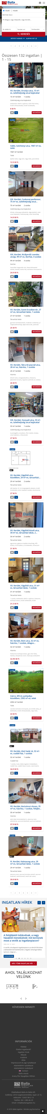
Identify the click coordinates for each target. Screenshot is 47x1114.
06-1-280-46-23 (27, 1100)
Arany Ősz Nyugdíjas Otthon (23, 1076)
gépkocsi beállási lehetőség (25, 543)
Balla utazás (23, 1073)
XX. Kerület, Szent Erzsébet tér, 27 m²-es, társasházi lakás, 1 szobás (25, 310)
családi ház (13, 766)
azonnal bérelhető (23, 821)
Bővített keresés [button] (17, 38)
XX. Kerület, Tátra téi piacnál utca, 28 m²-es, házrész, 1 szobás (25, 366)
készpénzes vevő (21, 656)
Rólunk (23, 1055)
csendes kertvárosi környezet (19, 709)
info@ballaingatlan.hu (26, 1103)
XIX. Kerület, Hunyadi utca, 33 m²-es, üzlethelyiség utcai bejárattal (25, 421)
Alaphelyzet (30, 38)
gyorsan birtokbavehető (17, 323)
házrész (12, 656)
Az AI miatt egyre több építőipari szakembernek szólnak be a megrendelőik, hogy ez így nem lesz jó (27, 943)
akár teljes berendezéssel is (18, 819)
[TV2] (34, 987)
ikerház (17, 269)
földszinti (33, 378)
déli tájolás (13, 488)
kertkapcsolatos (15, 600)
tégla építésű (33, 212)
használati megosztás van (18, 267)
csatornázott (35, 766)
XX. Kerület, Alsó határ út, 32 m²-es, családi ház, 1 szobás (25, 752)
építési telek (14, 159)
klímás (12, 212)
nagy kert (21, 159)
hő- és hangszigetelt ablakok (26, 488)
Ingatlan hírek (17, 902)
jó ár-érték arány (34, 709)
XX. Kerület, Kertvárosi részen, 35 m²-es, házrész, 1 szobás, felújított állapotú (25, 808)
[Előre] (43, 902)
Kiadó (15, 10)
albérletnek (13, 821)
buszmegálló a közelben (17, 433)
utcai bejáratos (14, 435)
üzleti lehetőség (34, 214)
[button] (42, 1111)
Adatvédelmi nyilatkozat (23, 1065)
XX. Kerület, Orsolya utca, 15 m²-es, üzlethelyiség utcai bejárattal (25, 91)
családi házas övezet (24, 766)
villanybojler (24, 435)
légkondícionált (27, 324)
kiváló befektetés (26, 600)
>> (36, 46)
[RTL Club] (12, 987)
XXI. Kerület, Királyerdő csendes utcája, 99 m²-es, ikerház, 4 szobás (25, 255)
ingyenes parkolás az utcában (31, 380)
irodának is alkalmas (32, 323)
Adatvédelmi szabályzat (23, 1068)
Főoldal (23, 1047)
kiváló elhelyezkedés (16, 105)
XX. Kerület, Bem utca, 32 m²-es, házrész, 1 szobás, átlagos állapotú (24, 643)
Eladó (7, 10)
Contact (24, 1071)
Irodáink (23, 1057)
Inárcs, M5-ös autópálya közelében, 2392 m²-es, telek (23, 697)
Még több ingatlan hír (22, 963)
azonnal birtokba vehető (27, 874)
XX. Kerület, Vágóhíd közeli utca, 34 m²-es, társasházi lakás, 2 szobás (24, 532)
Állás (23, 1060)
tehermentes (36, 490)
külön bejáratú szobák (25, 490)
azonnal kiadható (35, 821)
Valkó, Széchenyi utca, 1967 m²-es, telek (25, 147)
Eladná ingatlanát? (23, 1049)
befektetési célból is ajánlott (19, 103)
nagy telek (28, 159)
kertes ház (23, 269)
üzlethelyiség (24, 214)
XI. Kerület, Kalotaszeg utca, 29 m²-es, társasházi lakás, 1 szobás (25, 862)
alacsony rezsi (32, 819)
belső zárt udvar (31, 876)
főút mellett (29, 433)
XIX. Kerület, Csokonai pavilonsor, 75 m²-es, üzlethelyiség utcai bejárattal (25, 201)
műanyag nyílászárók (21, 212)
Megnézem (37, 113)
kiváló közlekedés (29, 105)
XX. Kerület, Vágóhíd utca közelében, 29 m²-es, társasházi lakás (24, 477)
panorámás (35, 159)
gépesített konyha (15, 380)
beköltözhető (21, 876)
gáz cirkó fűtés (32, 654)
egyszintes (13, 543)
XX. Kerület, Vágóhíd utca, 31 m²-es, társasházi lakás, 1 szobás (25, 586)
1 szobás (13, 598)
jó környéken (19, 545)
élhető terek (14, 378)
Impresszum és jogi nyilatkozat (23, 1063)
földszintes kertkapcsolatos (18, 654)
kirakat (36, 433)
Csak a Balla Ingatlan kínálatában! (26, 764)
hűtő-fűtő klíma (33, 103)
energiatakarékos (23, 378)
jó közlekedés (28, 545)
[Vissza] (39, 902)
